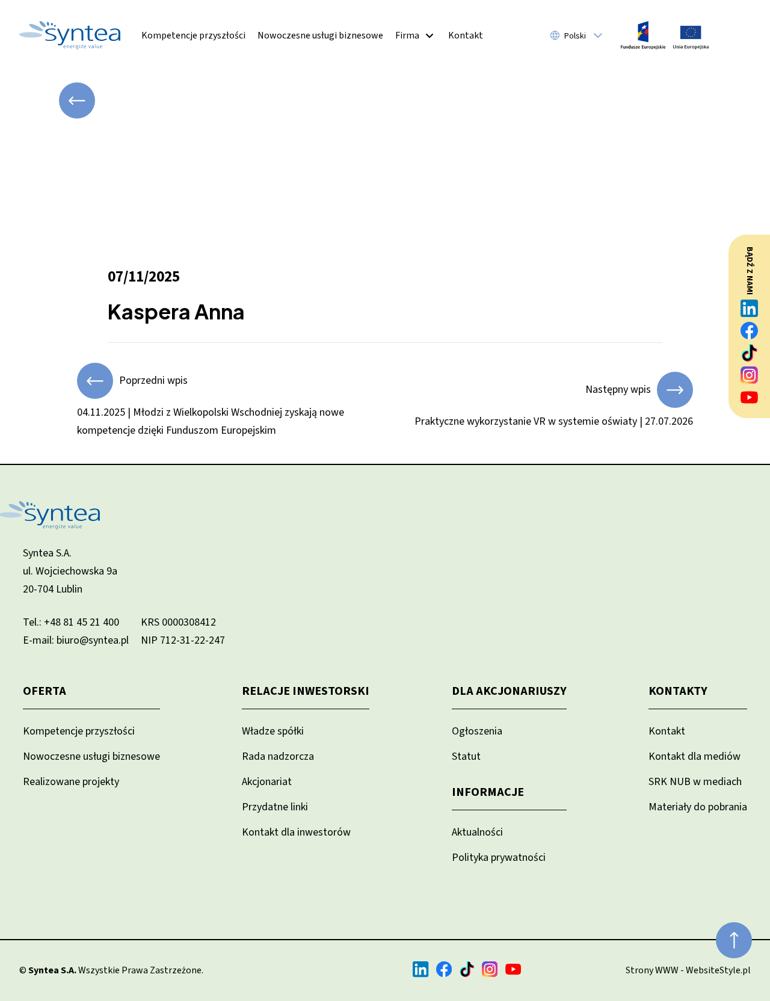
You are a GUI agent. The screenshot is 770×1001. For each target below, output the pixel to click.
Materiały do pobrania (697, 807)
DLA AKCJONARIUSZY (509, 691)
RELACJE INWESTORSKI (305, 691)
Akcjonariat (267, 781)
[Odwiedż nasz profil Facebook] (750, 330)
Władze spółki (273, 731)
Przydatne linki (275, 807)
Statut (466, 756)
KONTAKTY (677, 691)
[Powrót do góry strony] (734, 940)
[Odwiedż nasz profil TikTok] (750, 353)
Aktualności (477, 832)
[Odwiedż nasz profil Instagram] (750, 375)
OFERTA (44, 691)
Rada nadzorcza (278, 756)
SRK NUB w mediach (695, 781)
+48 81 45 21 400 (81, 622)
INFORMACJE (488, 792)
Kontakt (465, 35)
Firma (407, 35)
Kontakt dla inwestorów (296, 832)
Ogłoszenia (477, 731)
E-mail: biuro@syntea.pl (76, 640)
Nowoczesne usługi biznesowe (320, 35)
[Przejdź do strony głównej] (69, 35)
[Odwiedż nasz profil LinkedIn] (750, 308)
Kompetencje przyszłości (193, 35)
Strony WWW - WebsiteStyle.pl (688, 970)
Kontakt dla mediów (694, 756)
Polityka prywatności (499, 857)
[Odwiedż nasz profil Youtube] (750, 397)
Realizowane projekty (71, 781)
